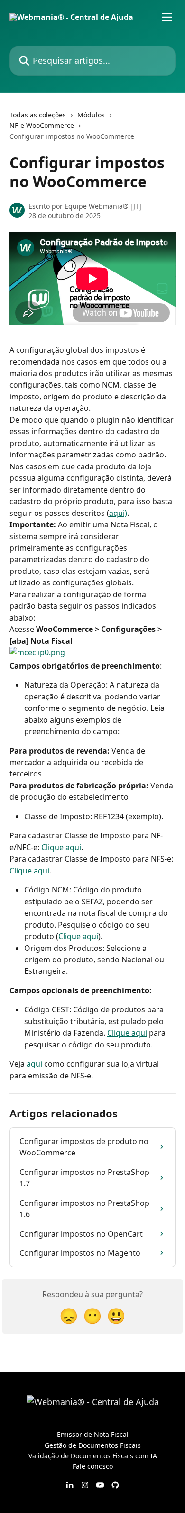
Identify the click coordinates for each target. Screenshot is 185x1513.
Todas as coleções (37, 114)
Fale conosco (93, 1466)
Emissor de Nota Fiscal (93, 1434)
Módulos (91, 114)
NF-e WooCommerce (41, 125)
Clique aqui (61, 847)
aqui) (118, 513)
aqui (34, 1063)
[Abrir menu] (167, 17)
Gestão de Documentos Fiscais (93, 1445)
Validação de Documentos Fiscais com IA (92, 1455)
